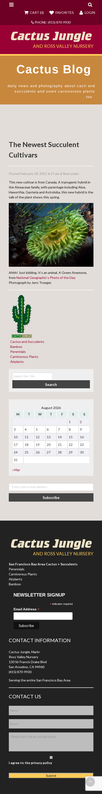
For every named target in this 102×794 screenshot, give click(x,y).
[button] (90, 4)
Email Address (26, 609)
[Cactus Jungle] (51, 40)
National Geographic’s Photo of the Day (45, 278)
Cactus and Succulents (26, 342)
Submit (51, 776)
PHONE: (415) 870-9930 (52, 22)
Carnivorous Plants (23, 357)
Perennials (17, 352)
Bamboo (15, 347)
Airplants (16, 362)
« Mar (16, 470)
